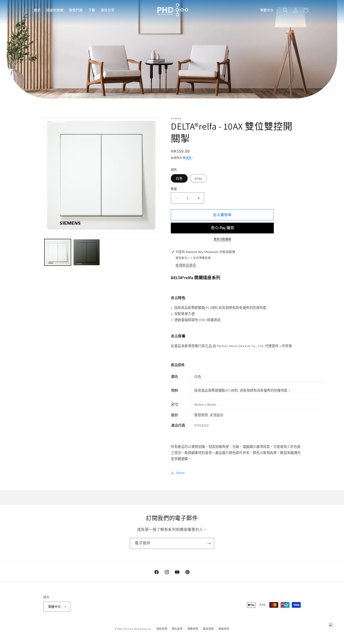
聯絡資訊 (224, 628)
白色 (179, 178)
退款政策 (161, 628)
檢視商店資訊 (186, 265)
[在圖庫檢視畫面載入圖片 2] (86, 252)
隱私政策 (177, 628)
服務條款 (192, 628)
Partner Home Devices (137, 628)
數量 (174, 189)
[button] (37, 10)
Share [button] (180, 473)
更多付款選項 (222, 239)
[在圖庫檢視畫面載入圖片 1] (57, 252)
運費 (189, 158)
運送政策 (208, 628)
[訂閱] (209, 543)
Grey (198, 178)
